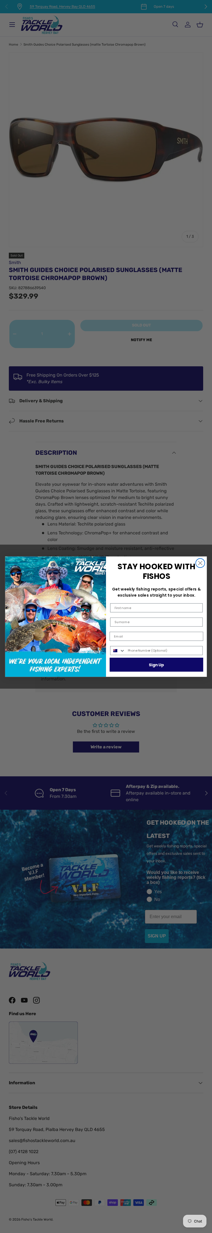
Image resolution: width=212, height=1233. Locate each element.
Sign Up (156, 664)
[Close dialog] (200, 563)
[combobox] (117, 650)
